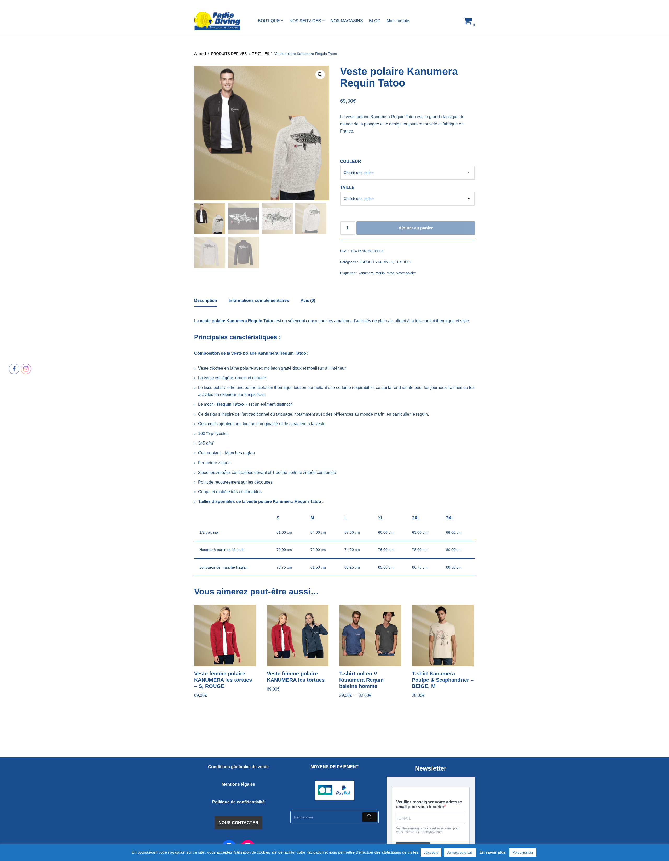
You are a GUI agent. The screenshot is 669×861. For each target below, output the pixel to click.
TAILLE (347, 187)
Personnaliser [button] (522, 852)
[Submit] (369, 817)
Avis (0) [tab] (308, 300)
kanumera (366, 273)
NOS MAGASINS (347, 21)
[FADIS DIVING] (217, 21)
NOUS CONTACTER (238, 822)
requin (380, 273)
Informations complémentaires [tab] (259, 300)
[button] (282, 21)
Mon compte (398, 21)
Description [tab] (205, 300)
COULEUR (350, 161)
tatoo (390, 273)
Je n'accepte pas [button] (460, 852)
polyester (219, 433)
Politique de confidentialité (238, 802)
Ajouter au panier (416, 228)
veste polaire (406, 273)
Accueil (200, 53)
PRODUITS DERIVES (229, 53)
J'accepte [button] (431, 852)
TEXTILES (260, 53)
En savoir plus (493, 852)
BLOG (374, 21)
